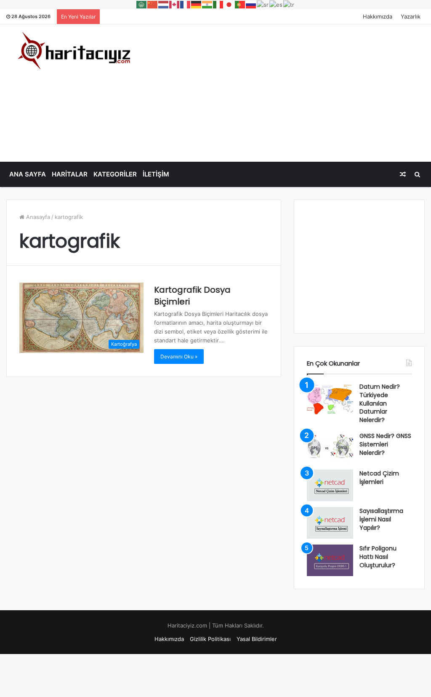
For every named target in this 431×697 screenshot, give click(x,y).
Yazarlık (410, 16)
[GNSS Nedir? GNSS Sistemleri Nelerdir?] (330, 448)
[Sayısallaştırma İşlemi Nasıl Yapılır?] (330, 523)
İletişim (156, 174)
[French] (185, 4)
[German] (196, 4)
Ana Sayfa (27, 174)
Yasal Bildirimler (257, 639)
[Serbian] (263, 4)
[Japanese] (229, 4)
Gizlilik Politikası (210, 639)
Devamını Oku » (178, 356)
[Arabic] (141, 4)
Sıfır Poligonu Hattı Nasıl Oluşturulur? (377, 556)
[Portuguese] (240, 4)
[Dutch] (163, 4)
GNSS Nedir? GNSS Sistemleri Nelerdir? (385, 444)
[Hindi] (207, 4)
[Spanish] (276, 4)
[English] (174, 4)
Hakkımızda (377, 16)
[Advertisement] (290, 92)
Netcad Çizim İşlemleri (379, 477)
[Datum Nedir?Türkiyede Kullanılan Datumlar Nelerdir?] (330, 398)
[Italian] (218, 4)
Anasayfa (37, 217)
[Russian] (251, 4)
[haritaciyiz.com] (71, 50)
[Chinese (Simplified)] (152, 4)
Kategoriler (115, 174)
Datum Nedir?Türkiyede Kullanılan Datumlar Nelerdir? (379, 403)
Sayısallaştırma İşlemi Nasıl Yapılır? (381, 519)
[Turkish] (289, 4)
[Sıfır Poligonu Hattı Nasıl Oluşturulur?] (330, 560)
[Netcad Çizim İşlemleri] (330, 485)
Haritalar (70, 174)
